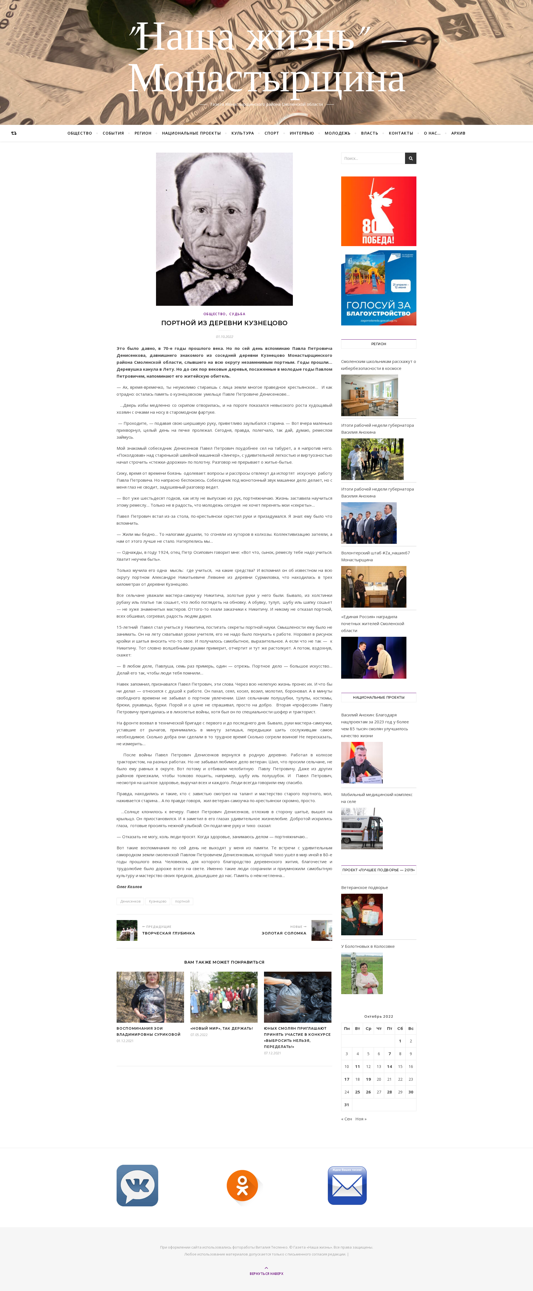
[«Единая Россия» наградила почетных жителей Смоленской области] (373, 657)
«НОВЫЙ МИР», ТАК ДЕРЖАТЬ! (221, 1028)
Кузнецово (158, 901)
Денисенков (130, 901)
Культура (243, 133)
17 (346, 1079)
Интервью (302, 133)
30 (410, 1092)
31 (346, 1104)
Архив (458, 133)
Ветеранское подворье (364, 887)
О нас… (432, 133)
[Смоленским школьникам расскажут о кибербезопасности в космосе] (369, 395)
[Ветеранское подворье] (362, 915)
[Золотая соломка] (321, 930)
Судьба (237, 314)
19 (368, 1079)
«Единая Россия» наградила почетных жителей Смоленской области (372, 623)
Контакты (401, 133)
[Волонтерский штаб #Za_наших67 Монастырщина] (373, 587)
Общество (79, 133)
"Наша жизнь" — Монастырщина (266, 59)
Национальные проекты (191, 133)
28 (389, 1092)
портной (182, 901)
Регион (143, 133)
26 (368, 1092)
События (113, 133)
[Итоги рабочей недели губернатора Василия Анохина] (372, 459)
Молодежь (338, 133)
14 (389, 1066)
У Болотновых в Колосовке (368, 946)
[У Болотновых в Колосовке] (362, 974)
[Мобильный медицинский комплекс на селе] (362, 829)
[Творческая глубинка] (127, 930)
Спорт (272, 133)
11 (357, 1066)
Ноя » (361, 1118)
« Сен (346, 1118)
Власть (369, 133)
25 (357, 1092)
